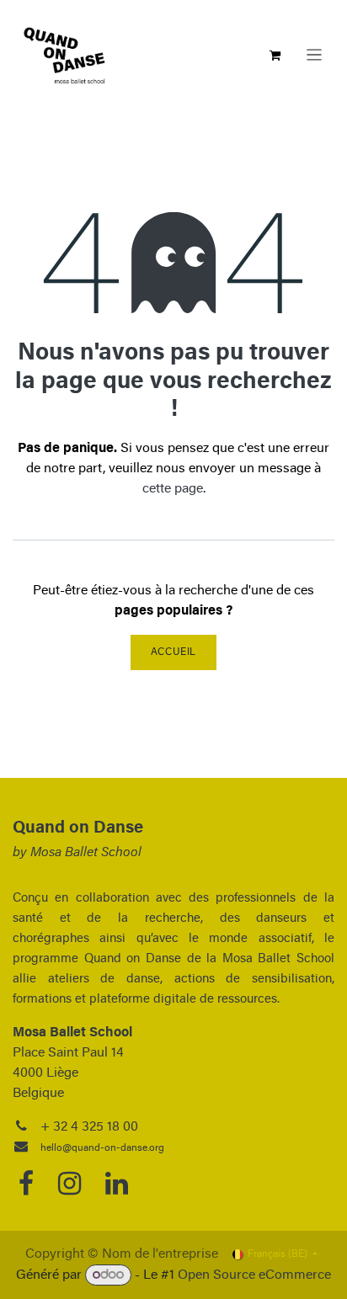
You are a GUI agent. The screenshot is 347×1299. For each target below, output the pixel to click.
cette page (172, 489)
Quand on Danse (78, 828)
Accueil (173, 652)
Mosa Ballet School (85, 853)
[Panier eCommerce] (275, 56)
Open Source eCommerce (254, 1275)
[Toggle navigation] (314, 55)
